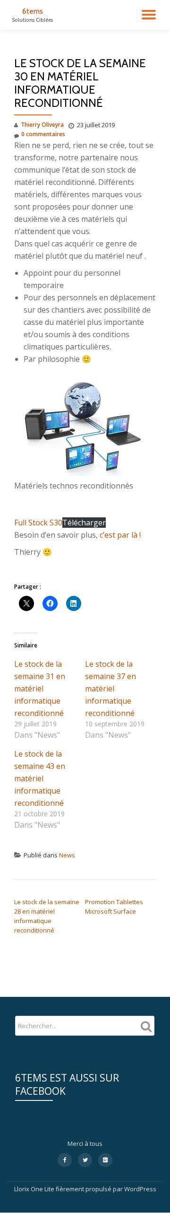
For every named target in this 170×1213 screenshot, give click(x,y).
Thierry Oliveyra (42, 125)
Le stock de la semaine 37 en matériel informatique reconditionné (110, 688)
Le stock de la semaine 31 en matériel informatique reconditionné (39, 688)
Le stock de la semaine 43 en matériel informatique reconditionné (39, 778)
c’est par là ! (120, 535)
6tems (32, 11)
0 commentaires (43, 134)
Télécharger (84, 522)
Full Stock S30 (38, 522)
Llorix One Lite (35, 1189)
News (67, 855)
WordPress (140, 1189)
